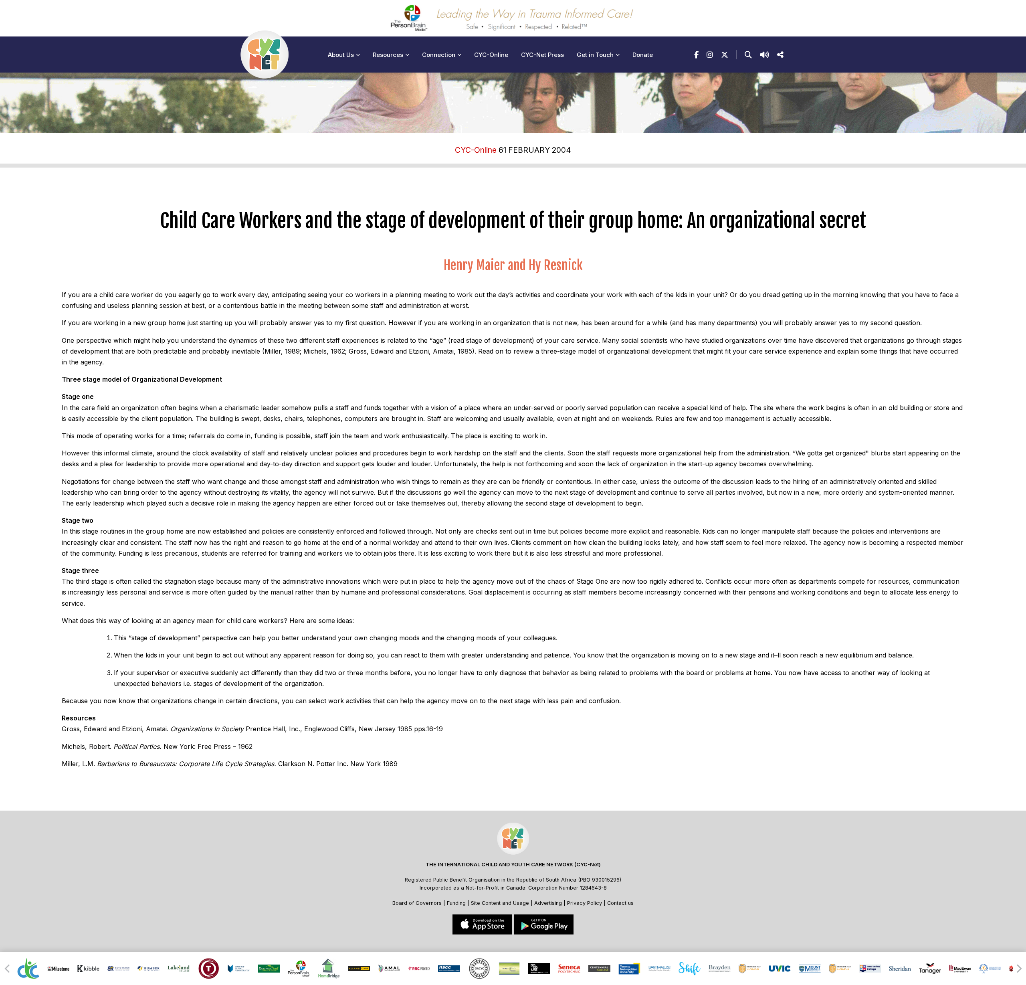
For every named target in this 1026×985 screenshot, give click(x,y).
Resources (388, 55)
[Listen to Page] (764, 54)
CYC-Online (491, 55)
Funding (456, 903)
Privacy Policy (584, 903)
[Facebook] (696, 54)
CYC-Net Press (542, 55)
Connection (438, 55)
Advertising (548, 903)
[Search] (748, 54)
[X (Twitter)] (724, 54)
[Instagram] (710, 54)
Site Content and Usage (500, 903)
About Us (341, 55)
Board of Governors (417, 903)
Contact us (620, 903)
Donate (642, 55)
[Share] (780, 54)
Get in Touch (595, 55)
